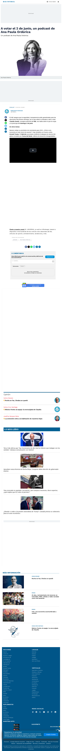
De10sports (35, 684)
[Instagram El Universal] (48, 712)
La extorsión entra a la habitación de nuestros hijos (23, 419)
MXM (4, 691)
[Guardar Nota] (6, 131)
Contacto (48, 743)
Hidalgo (34, 657)
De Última (6, 712)
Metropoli (5, 670)
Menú (4, 695)
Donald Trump (7, 668)
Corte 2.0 (5, 653)
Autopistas (6, 700)
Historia (13, 743)
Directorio (6, 741)
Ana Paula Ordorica (25, 239)
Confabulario (6, 686)
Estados (5, 671)
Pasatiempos (35, 692)
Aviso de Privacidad (53, 741)
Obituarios (34, 677)
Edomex (34, 652)
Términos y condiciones (39, 743)
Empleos (34, 675)
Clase (4, 706)
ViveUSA (34, 688)
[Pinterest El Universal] (51, 712)
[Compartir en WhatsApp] (6, 123)
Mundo (5, 666)
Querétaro (34, 659)
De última (5, 697)
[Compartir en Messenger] (6, 126)
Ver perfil (13, 112)
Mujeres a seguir (7, 655)
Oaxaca (34, 653)
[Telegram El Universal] (32, 712)
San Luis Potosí (36, 661)
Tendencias (6, 688)
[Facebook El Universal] (36, 712)
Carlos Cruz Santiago (10, 407)
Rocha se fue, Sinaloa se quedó (16, 400)
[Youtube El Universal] (44, 712)
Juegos (34, 690)
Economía (6, 679)
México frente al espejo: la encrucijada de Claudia (23, 409)
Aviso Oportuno (36, 674)
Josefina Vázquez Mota (11, 416)
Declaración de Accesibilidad (23, 743)
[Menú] (58, 1)
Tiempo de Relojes (8, 717)
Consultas (5, 702)
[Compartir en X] (6, 120)
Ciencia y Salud (7, 689)
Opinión (7, 394)
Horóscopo (35, 693)
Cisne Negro (6, 719)
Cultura (5, 684)
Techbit (5, 693)
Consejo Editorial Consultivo (17, 741)
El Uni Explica (7, 661)
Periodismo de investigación (7, 658)
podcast (15, 239)
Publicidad (44, 741)
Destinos (5, 699)
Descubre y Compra (37, 670)
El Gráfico (34, 683)
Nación (5, 652)
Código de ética (30, 741)
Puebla (34, 655)
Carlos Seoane (8, 398)
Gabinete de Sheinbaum (6, 663)
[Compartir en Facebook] (6, 117)
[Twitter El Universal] (40, 712)
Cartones (5, 677)
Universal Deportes (8, 680)
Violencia (37, 741)
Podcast (12, 107)
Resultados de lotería (36, 696)
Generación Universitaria (35, 680)
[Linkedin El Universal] (55, 712)
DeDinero (34, 686)
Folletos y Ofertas (37, 672)
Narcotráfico (6, 673)
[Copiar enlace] (6, 129)
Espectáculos (7, 682)
